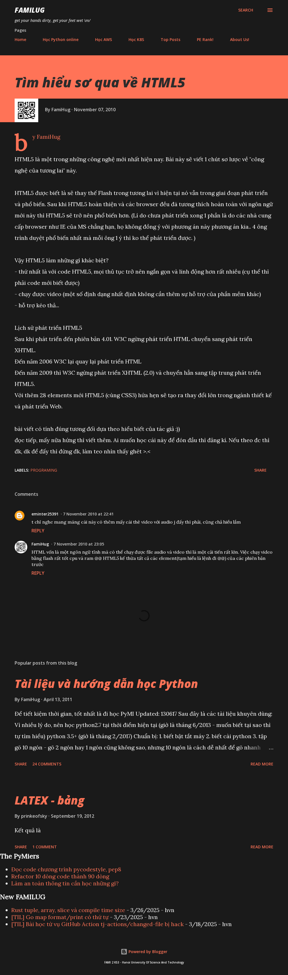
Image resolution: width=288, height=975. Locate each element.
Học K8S (136, 39)
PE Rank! (205, 39)
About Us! (239, 39)
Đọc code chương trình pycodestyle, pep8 (66, 869)
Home (20, 39)
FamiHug (40, 544)
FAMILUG (30, 10)
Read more (262, 764)
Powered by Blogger (147, 951)
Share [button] (260, 470)
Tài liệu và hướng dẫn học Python (106, 683)
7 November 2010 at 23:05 (78, 544)
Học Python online (60, 39)
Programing (43, 470)
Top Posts (170, 39)
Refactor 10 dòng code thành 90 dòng (60, 876)
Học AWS (103, 39)
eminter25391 (45, 514)
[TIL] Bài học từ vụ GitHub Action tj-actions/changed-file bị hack (97, 924)
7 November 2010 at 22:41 (88, 514)
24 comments (46, 764)
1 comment (44, 846)
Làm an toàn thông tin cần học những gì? (65, 883)
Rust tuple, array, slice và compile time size (68, 909)
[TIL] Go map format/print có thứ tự (60, 917)
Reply (38, 531)
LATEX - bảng (49, 800)
